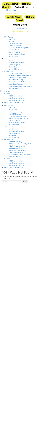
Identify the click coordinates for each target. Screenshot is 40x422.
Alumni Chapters (14, 52)
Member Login (11, 10)
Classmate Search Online (17, 82)
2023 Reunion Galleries (16, 100)
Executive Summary (15, 43)
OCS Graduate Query (16, 80)
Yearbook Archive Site (16, 88)
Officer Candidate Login (20, 32)
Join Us (6, 58)
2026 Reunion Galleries (16, 96)
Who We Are (8, 37)
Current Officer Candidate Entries (14, 13)
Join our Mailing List (15, 69)
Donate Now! (11, 3)
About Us (12, 39)
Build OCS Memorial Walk (17, 77)
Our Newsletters (14, 56)
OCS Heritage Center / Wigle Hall (20, 75)
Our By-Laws (13, 41)
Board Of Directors (15, 45)
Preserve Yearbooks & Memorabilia (20, 86)
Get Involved (13, 67)
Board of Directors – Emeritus (18, 50)
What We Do (8, 71)
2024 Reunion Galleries (16, 98)
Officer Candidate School (17, 54)
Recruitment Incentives (16, 63)
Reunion (7, 94)
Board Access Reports (20, 48)
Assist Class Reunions (16, 84)
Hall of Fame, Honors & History (14, 102)
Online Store (21, 7)
